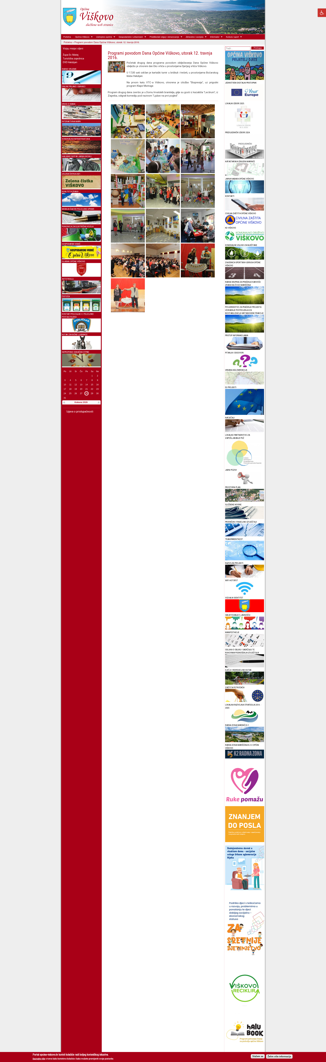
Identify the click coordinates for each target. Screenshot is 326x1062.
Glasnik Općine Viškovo (73, 261)
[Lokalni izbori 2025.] (244, 129)
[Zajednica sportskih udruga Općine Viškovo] (244, 278)
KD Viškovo (230, 228)
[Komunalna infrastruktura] (81, 152)
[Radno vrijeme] (81, 82)
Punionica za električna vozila (77, 226)
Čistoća (66, 296)
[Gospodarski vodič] (81, 257)
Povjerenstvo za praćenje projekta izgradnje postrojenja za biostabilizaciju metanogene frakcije (244, 310)
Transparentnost (234, 539)
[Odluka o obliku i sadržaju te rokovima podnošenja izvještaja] (244, 666)
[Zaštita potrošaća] (244, 701)
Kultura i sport (231, 36)
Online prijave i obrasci (73, 86)
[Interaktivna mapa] (81, 135)
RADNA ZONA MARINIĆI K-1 (237, 725)
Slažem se (257, 1056)
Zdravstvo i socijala (193, 36)
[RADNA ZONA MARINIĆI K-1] (244, 741)
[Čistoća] (81, 310)
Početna (67, 36)
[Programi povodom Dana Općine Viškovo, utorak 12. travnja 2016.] (128, 137)
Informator (213, 36)
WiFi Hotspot (231, 580)
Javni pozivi (231, 470)
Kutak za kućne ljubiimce (74, 334)
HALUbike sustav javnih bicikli (77, 156)
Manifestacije (232, 632)
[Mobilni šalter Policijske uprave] (81, 222)
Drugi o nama (68, 104)
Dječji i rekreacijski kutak (238, 670)
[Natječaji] (244, 431)
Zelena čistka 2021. (71, 174)
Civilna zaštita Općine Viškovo (240, 213)
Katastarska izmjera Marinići (240, 161)
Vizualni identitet (234, 597)
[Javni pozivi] (244, 483)
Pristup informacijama (236, 335)
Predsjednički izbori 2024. (237, 132)
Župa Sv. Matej (70, 54)
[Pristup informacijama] (244, 349)
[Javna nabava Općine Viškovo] (244, 192)
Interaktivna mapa (71, 121)
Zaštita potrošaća (234, 687)
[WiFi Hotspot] (244, 594)
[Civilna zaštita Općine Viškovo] (244, 224)
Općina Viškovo (81, 36)
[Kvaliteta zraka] (81, 205)
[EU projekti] (244, 414)
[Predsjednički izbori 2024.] (244, 158)
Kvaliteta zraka (70, 191)
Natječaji (229, 417)
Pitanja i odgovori (234, 352)
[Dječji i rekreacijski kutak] (244, 684)
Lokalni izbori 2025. (234, 103)
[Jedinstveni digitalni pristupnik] (244, 100)
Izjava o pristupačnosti (79, 411)
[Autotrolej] (81, 292)
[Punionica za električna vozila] (81, 240)
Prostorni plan (232, 487)
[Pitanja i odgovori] (244, 366)
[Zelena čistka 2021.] (81, 187)
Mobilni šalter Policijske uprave (78, 209)
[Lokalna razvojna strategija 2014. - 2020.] (244, 721)
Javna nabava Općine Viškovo (239, 178)
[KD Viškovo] (244, 241)
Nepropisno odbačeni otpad (75, 352)
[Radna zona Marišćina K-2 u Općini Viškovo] (244, 757)
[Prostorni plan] (244, 501)
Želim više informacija (279, 1056)
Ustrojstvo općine (103, 36)
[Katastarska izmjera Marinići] (244, 175)
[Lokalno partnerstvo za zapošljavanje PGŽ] (244, 466)
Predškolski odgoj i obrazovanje (163, 36)
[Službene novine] (244, 518)
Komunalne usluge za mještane (241, 245)
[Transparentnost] (244, 559)
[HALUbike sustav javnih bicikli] (81, 170)
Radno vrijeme (69, 69)
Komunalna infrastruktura (76, 139)
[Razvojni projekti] (244, 577)
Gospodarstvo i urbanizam (130, 36)
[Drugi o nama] (81, 117)
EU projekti (230, 387)
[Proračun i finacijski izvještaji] (244, 535)
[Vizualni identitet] (244, 611)
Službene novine (233, 504)
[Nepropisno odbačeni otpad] (81, 365)
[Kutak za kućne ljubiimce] (81, 348)
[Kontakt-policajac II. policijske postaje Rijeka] (81, 331)
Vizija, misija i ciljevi (73, 48)
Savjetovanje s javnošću (237, 615)
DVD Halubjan (70, 62)
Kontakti (229, 196)
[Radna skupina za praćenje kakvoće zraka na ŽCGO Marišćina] (244, 303)
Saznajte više (39, 1059)
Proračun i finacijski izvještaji (241, 522)
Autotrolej (68, 279)
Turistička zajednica (73, 58)
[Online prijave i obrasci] (81, 100)
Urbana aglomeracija (236, 370)
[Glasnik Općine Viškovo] (81, 275)
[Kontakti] (244, 210)
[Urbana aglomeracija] (244, 383)
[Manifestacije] (244, 646)
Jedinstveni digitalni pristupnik (241, 82)
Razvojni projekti (234, 563)
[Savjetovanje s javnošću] (244, 628)
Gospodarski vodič (71, 244)
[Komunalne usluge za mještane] (244, 259)
